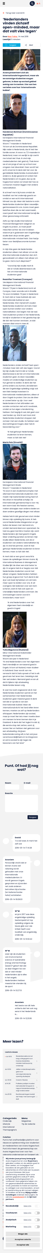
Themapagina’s (10, 1130)
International (8, 1127)
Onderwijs (7, 1121)
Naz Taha (12, 36)
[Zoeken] (32, 3)
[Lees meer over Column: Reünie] (21, 1080)
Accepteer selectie (23, 1239)
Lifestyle (6, 1124)
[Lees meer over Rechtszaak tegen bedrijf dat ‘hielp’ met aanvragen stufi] (21, 1097)
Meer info (27, 1206)
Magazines (26, 1121)
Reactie (9, 793)
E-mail (27, 783)
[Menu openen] (4, 3)
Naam (8, 783)
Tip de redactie (28, 1124)
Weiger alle (23, 1234)
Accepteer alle (23, 1245)
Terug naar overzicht (15, 13)
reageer (12, 45)
